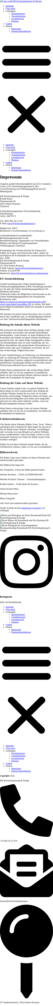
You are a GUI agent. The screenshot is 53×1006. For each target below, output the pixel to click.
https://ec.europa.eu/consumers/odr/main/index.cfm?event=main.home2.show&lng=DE (23, 303)
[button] (26, 88)
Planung (15, 21)
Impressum (16, 29)
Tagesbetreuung (18, 16)
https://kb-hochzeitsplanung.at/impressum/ (29, 273)
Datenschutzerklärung (21, 31)
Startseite (10, 6)
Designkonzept (18, 13)
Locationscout (17, 18)
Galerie (9, 23)
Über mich (10, 8)
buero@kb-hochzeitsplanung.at (21, 223)
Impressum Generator (31, 508)
